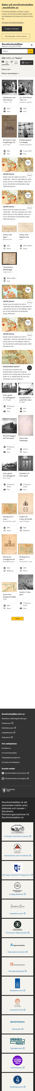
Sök (30, 51)
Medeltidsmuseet (8, 728)
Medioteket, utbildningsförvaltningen (14, 718)
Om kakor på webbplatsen (11, 762)
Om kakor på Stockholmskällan (12, 22)
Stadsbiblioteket (7, 733)
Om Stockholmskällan (9, 753)
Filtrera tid (5, 69)
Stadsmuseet (6, 723)
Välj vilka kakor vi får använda (16, 36)
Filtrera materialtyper (10, 73)
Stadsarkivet (6, 737)
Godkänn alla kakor (12, 29)
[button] (6, 69)
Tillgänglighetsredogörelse (11, 757)
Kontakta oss (6, 748)
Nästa (17, 618)
